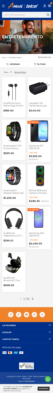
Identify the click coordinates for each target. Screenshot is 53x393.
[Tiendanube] (26, 381)
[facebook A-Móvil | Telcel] (18, 314)
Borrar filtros (20, 72)
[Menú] (4, 5)
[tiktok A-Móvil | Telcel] (34, 314)
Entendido (43, 388)
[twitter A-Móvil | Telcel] (42, 314)
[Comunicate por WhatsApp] (48, 379)
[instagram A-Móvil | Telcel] (10, 314)
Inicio (4, 57)
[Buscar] (48, 14)
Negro (6, 72)
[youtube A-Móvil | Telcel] (26, 314)
